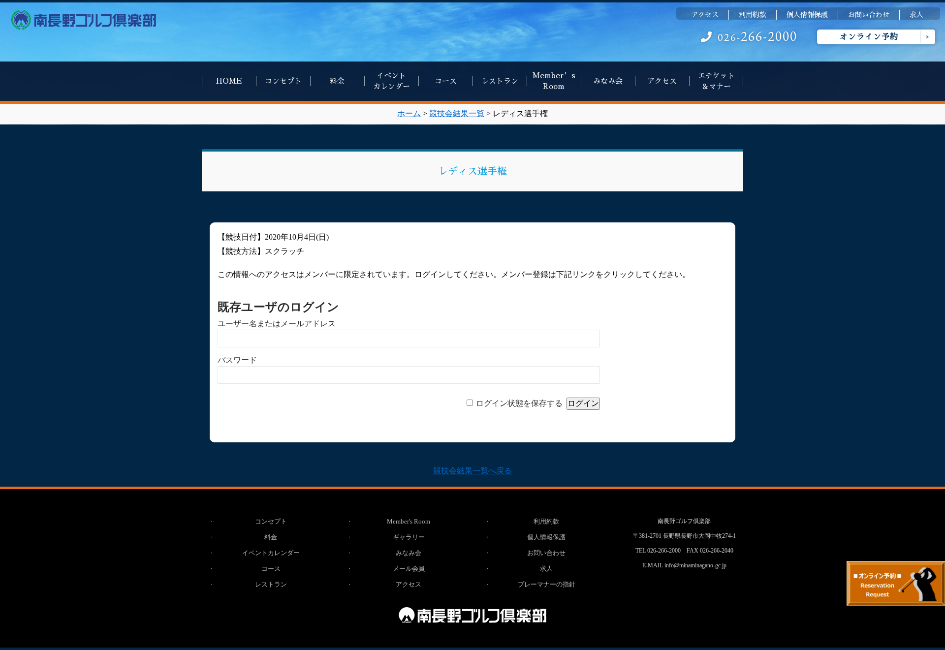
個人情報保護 (807, 14)
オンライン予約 (869, 37)
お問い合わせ (868, 14)
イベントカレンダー (391, 81)
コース (446, 81)
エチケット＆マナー (716, 81)
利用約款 (752, 14)
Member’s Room (554, 81)
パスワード (237, 360)
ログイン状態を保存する (519, 403)
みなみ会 (608, 81)
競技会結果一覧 (456, 113)
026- (757, 37)
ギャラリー (409, 537)
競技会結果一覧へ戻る (472, 470)
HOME (229, 81)
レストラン (499, 81)
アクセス (705, 14)
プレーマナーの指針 (546, 584)
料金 (337, 81)
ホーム (409, 113)
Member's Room (408, 521)
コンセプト (283, 81)
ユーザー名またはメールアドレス (277, 323)
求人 (916, 14)
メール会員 (409, 568)
